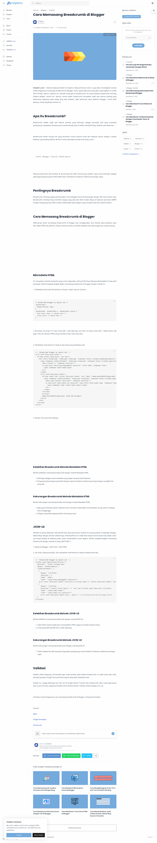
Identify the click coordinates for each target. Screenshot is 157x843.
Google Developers (40, 719)
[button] (153, 3)
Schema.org (37, 725)
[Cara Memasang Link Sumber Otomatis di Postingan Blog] (46, 778)
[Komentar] (152, 83)
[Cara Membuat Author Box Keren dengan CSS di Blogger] (46, 801)
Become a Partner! (132, 16)
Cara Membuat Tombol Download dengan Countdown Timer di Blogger (139, 119)
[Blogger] (129, 75)
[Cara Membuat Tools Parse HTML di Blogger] (75, 801)
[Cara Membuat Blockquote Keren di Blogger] (75, 778)
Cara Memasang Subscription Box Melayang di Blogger (139, 92)
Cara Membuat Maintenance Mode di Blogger (140, 79)
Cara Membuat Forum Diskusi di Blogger (139, 105)
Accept (19, 835)
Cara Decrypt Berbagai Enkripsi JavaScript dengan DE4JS (138, 66)
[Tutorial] (129, 62)
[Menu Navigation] (4, 3)
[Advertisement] (74, 253)
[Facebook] (4, 839)
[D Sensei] (40, 21)
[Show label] (131, 154)
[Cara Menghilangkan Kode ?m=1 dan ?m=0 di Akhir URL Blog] (103, 778)
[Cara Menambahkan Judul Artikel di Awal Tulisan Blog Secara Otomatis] (103, 801)
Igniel (35, 714)
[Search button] (33, 3)
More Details (38, 835)
